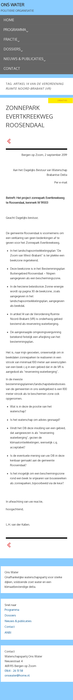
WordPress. (57, 696)
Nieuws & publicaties (18, 621)
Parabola (42, 696)
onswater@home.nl (17, 675)
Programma (12, 609)
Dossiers (10, 615)
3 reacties (62, 100)
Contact (10, 626)
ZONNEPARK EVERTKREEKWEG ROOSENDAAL (29, 116)
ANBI (8, 632)
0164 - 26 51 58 (14, 670)
